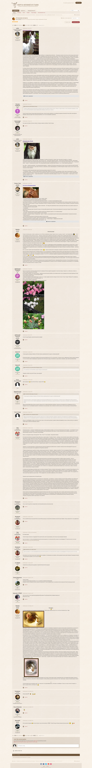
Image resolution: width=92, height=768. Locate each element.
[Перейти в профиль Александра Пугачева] (17, 128)
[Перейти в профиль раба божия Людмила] (17, 276)
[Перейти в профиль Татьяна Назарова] (17, 111)
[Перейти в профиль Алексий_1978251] (17, 597)
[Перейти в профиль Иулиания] (17, 522)
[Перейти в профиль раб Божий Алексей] (17, 342)
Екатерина (17, 691)
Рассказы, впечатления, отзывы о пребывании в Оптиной (37, 19)
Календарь (19, 12)
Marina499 (17, 720)
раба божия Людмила (17, 269)
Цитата (26, 100)
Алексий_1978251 (17, 593)
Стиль (47, 766)
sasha (17, 28)
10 (31, 25)
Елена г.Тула (17, 183)
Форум (14, 12)
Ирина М (17, 352)
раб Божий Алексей (17, 335)
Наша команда (33, 12)
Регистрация (79, 2)
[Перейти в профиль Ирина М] (17, 355)
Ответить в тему (76, 22)
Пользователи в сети (41, 12)
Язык (44, 766)
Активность (23, 10)
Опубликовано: (27, 28)
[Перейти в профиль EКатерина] (17, 507)
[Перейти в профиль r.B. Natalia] (17, 568)
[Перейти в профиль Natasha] (13, 18)
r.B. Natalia (17, 562)
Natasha (19, 19)
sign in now (36, 740)
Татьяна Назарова (17, 104)
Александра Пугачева (17, 121)
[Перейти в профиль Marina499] (17, 726)
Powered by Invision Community (46, 767)
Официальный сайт (31, 10)
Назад (15, 25)
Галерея (28, 12)
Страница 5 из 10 (41, 25)
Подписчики (74, 18)
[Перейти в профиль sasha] (17, 34)
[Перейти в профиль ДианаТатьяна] (17, 397)
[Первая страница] (13, 25)
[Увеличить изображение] (29, 381)
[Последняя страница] (37, 25)
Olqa (17, 428)
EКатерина (17, 502)
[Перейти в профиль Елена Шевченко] (17, 583)
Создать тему (67, 22)
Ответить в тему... (22, 745)
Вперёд (34, 25)
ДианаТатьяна (17, 391)
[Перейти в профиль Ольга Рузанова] (17, 710)
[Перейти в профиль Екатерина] (17, 697)
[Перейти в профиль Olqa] (17, 433)
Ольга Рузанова (18, 707)
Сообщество (16, 10)
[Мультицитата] (23, 100)
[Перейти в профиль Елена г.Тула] (17, 189)
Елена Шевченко (17, 577)
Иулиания (17, 516)
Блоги (24, 12)
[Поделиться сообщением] (78, 28)
